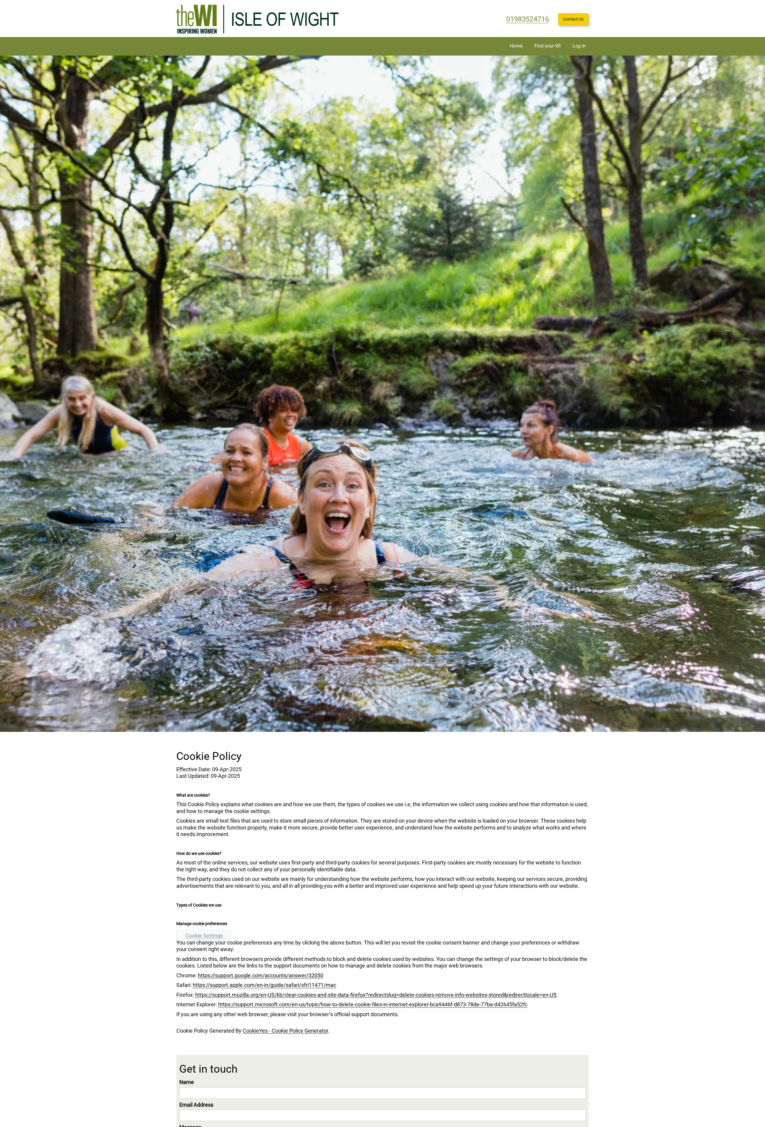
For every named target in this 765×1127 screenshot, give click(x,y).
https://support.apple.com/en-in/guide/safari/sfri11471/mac (264, 985)
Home (516, 46)
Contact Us (573, 19)
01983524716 (527, 19)
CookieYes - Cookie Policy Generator (285, 1031)
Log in (579, 46)
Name (186, 1082)
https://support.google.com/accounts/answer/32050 (260, 975)
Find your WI (547, 46)
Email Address (196, 1105)
